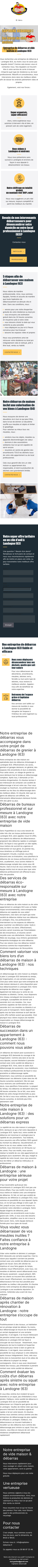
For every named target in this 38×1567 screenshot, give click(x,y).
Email (6, 586)
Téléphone (8, 592)
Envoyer (8, 625)
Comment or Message (12, 614)
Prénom (6, 576)
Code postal (8, 599)
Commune (8, 607)
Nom (5, 584)
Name (6, 569)
